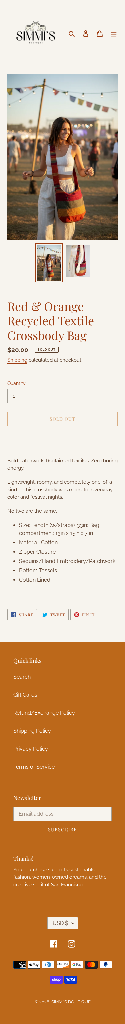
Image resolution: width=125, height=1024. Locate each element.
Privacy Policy (30, 749)
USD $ (60, 923)
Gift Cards (25, 695)
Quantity (16, 383)
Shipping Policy (32, 731)
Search (22, 677)
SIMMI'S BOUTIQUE (71, 1001)
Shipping (17, 360)
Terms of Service (34, 767)
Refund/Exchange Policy (44, 713)
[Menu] (114, 33)
